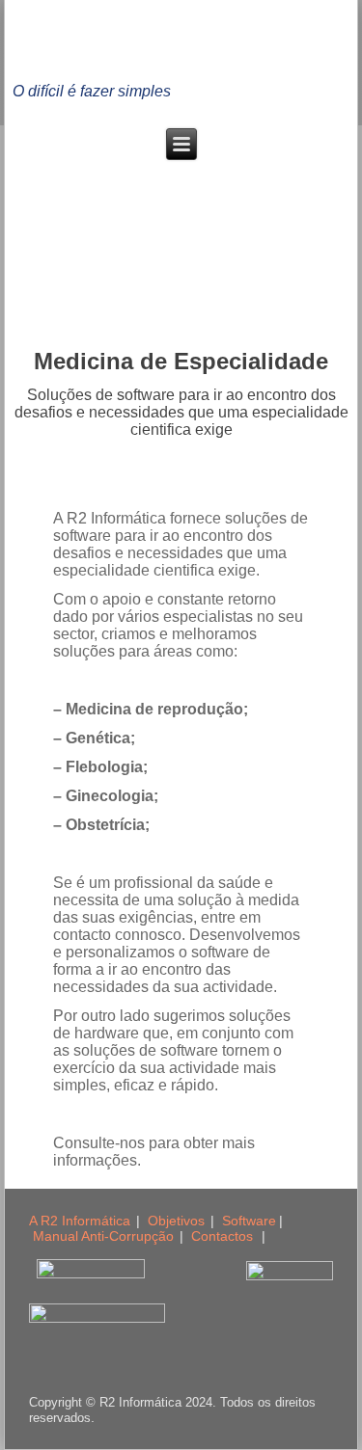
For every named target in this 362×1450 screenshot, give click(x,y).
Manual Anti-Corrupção (103, 1236)
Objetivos (176, 1220)
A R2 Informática (79, 1220)
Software (249, 1220)
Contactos (222, 1236)
